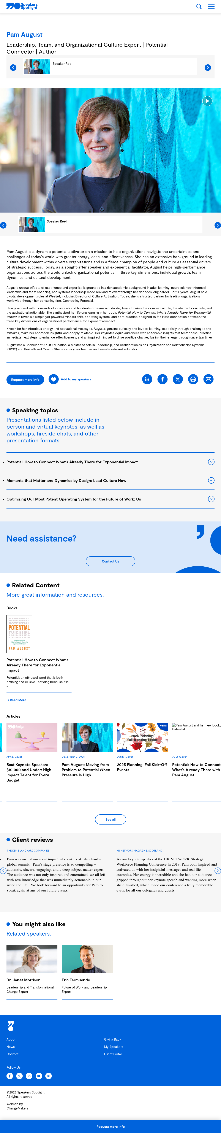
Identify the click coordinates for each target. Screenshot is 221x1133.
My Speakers (113, 1047)
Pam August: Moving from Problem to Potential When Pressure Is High (86, 769)
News (10, 1047)
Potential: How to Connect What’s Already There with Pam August (196, 769)
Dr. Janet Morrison (23, 979)
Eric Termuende (76, 979)
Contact (12, 1054)
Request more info (110, 1126)
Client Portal (113, 1054)
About (10, 1039)
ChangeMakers (17, 1108)
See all (111, 819)
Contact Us (110, 561)
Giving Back (112, 1039)
